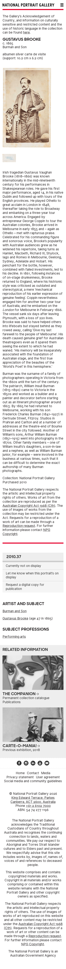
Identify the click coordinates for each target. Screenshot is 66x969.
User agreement (48, 777)
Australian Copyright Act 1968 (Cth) (29, 506)
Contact (33, 773)
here (26, 32)
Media (45, 773)
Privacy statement (20, 777)
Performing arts (14, 637)
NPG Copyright (32, 944)
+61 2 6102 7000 (38, 806)
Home (20, 773)
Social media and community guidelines (33, 781)
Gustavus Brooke (15, 618)
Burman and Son (15, 47)
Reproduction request (19, 526)
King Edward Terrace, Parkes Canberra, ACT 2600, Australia (33, 800)
